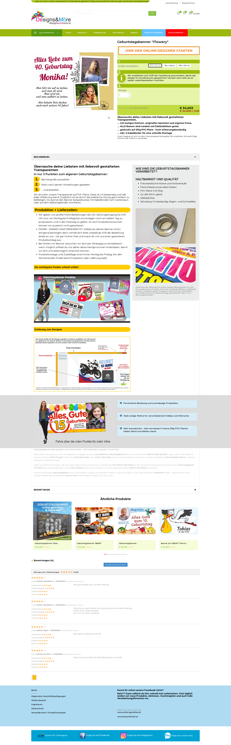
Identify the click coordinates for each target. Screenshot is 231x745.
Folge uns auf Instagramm (140, 735)
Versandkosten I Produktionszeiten (48, 713)
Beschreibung (42, 157)
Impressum (37, 704)
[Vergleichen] (178, 13)
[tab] (115, 157)
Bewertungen (42, 490)
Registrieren (188, 3)
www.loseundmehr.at (127, 716)
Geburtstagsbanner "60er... (47, 543)
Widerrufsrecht (38, 700)
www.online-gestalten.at (129, 712)
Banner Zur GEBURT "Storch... (174, 543)
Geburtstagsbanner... (128, 543)
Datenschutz (37, 708)
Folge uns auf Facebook (97, 735)
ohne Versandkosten (139, 107)
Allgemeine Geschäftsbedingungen (48, 696)
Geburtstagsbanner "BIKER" (89, 543)
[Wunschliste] (184, 13)
